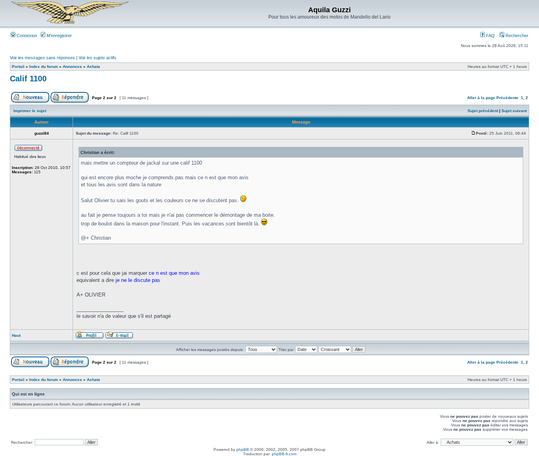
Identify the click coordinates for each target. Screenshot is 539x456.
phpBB (242, 449)
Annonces (72, 66)
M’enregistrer (58, 35)
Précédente (507, 98)
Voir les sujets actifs (97, 57)
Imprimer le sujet (29, 111)
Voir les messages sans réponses (42, 57)
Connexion (26, 35)
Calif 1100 (28, 78)
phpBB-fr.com (284, 454)
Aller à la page (481, 98)
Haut (16, 335)
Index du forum (43, 66)
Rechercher (516, 35)
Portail (18, 66)
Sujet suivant (514, 111)
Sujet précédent (483, 111)
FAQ (490, 35)
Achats (93, 66)
